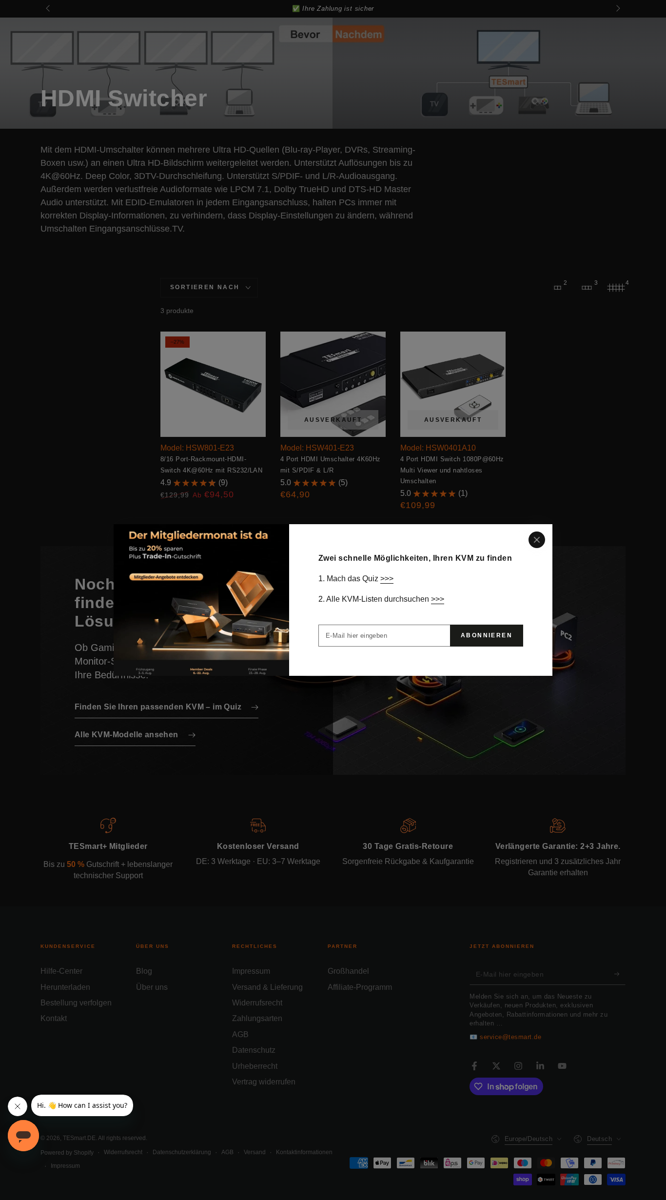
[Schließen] (537, 540)
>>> (386, 578)
